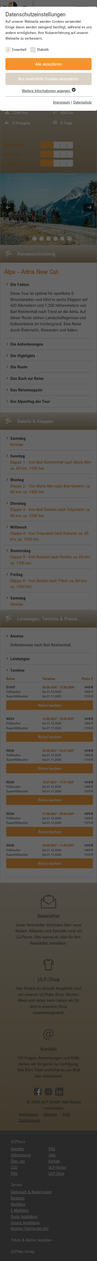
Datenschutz (82, 102)
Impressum (61, 102)
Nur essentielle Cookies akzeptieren (48, 78)
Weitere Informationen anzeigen (46, 90)
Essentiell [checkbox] (19, 49)
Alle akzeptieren (48, 64)
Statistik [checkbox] (43, 49)
